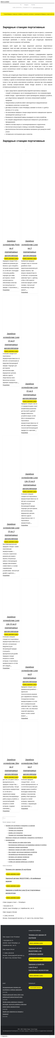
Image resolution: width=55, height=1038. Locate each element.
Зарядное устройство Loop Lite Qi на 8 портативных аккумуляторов (29, 481)
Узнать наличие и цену (11, 258)
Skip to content (5, 1)
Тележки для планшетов (15, 830)
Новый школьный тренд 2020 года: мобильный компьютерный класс (13, 996)
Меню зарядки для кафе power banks (19, 842)
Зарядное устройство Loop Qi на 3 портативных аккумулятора (11, 531)
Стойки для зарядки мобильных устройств (21, 861)
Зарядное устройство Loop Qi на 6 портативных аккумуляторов (29, 391)
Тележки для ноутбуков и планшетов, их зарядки (20, 825)
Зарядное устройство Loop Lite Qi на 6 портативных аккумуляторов (11, 624)
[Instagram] (32, 994)
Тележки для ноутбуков (15, 828)
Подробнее (6, 290)
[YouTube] (35, 994)
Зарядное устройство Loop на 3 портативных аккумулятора (29, 248)
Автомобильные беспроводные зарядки (20, 854)
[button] (5, 1036)
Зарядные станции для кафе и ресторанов (21, 849)
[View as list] (25, 149)
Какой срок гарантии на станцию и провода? (13, 1013)
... (18, 287)
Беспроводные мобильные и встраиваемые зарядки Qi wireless (27, 845)
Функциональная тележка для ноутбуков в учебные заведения (12, 989)
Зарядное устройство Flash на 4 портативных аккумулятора (29, 767)
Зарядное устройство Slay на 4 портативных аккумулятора (11, 767)
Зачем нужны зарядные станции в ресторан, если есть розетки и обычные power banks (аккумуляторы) (14, 1004)
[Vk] (29, 994)
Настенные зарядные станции (17, 859)
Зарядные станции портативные (18, 847)
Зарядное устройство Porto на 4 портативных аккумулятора (11, 248)
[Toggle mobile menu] (51, 12)
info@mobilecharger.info (38, 7)
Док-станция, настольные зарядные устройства (22, 852)
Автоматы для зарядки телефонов (18, 857)
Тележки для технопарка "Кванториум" (20, 835)
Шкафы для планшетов (15, 833)
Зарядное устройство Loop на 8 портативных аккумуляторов (29, 674)
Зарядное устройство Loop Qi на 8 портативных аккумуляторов (11, 341)
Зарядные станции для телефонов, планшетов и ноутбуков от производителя (24, 839)
